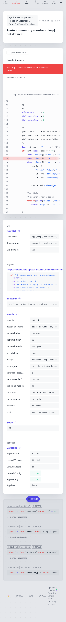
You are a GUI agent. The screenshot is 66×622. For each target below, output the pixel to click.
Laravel (42, 596)
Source (19, 596)
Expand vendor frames (18, 52)
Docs (31, 596)
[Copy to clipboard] (56, 236)
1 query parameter (17, 517)
